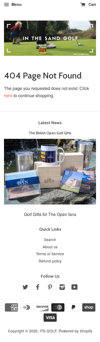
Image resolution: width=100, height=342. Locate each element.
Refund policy (50, 261)
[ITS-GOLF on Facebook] (38, 287)
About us (50, 246)
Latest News (50, 122)
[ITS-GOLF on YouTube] (74, 287)
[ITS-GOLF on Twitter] (25, 287)
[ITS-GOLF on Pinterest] (50, 287)
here (8, 95)
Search (50, 239)
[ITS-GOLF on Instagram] (62, 287)
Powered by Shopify (75, 330)
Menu (16, 4)
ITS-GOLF (48, 330)
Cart (91, 4)
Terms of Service (50, 253)
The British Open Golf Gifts (50, 133)
